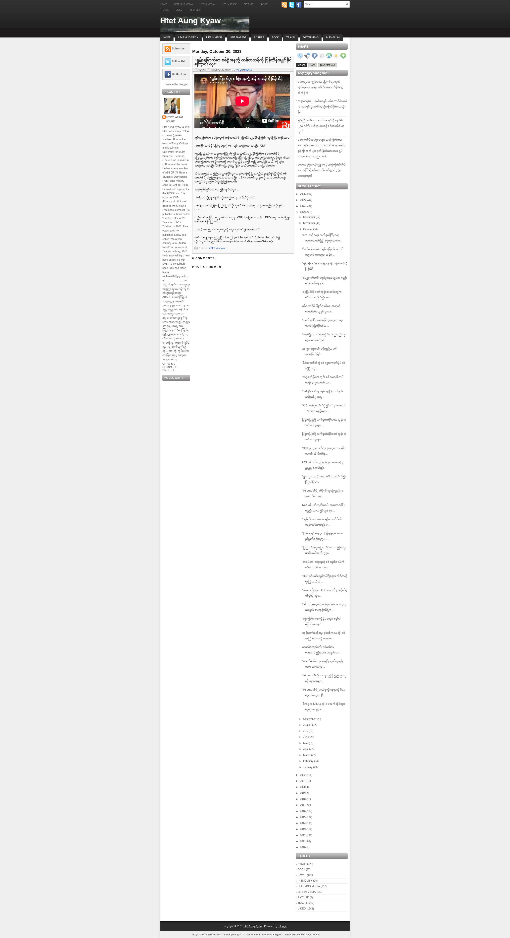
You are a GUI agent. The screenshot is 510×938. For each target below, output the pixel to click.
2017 (303, 805)
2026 (303, 194)
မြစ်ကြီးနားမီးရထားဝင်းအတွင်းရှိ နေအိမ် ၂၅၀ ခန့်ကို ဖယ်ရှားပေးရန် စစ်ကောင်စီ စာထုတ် (321, 126)
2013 (303, 829)
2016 (303, 811)
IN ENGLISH (305, 880)
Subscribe (178, 48)
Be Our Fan (179, 74)
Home (163, 4)
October (308, 229)
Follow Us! (178, 61)
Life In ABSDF (238, 37)
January (308, 767)
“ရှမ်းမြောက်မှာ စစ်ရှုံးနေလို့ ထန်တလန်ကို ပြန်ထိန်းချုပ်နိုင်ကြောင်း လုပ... (243, 62)
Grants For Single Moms (306, 934)
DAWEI (302, 875)
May (306, 743)
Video (179, 10)
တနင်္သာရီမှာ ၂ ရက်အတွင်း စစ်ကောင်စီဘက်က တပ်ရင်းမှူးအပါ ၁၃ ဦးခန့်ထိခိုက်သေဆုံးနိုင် (322, 107)
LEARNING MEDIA (309, 886)
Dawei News (311, 37)
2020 (303, 787)
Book (264, 4)
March (307, 755)
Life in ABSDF (229, 4)
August (307, 724)
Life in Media (207, 4)
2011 (303, 841)
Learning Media (183, 4)
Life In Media (214, 37)
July (306, 730)
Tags (312, 65)
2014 (303, 823)
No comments (244, 70)
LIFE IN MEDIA (307, 891)
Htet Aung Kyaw (190, 20)
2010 (303, 847)
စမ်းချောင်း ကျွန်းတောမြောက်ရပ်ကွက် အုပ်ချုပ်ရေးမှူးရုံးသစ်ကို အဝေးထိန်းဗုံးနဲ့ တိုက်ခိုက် (320, 87)
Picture (259, 37)
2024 (303, 206)
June (306, 736)
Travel (164, 10)
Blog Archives (327, 65)
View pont (220, 248)
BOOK (301, 869)
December (309, 217)
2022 (303, 774)
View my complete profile (170, 367)
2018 (303, 799)
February (308, 761)
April (306, 749)
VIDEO (212, 248)
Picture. (249, 4)
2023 (303, 212)
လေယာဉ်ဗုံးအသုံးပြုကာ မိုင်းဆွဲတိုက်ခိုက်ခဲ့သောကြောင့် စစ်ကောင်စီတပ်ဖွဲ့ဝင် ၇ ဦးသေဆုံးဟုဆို (322, 170)
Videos (301, 65)
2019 (303, 793)
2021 (303, 780)
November (309, 223)
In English (196, 10)
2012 (303, 835)
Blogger (183, 84)
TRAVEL (303, 903)
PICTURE (303, 897)
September (310, 718)
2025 (303, 200)
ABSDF (302, 863)
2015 (303, 817)
